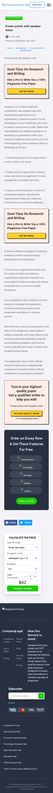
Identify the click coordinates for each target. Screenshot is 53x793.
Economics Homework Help (15, 738)
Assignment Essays (8, 640)
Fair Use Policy (19, 656)
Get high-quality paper (26, 413)
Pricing (6, 658)
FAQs (18, 649)
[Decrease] (25, 576)
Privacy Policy (19, 640)
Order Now (37, 5)
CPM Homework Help (12, 763)
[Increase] (35, 576)
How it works (6, 650)
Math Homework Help (12, 750)
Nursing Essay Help (12, 732)
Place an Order (26, 501)
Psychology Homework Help (15, 744)
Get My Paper (26, 91)
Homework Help (10, 756)
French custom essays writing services (20, 769)
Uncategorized (14, 18)
